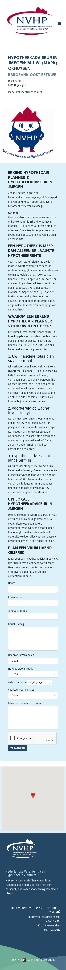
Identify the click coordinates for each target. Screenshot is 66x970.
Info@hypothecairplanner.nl (44, 917)
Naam (11, 583)
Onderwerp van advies (21, 655)
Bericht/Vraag (16, 624)
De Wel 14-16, (52, 921)
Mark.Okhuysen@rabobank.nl (25, 92)
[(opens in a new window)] (24, 960)
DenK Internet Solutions (41, 960)
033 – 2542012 (52, 930)
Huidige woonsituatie (20, 668)
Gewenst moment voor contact (26, 703)
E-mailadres (15, 597)
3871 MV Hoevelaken (48, 925)
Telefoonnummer (18, 610)
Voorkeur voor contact (21, 689)
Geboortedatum (17, 682)
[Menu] (59, 24)
